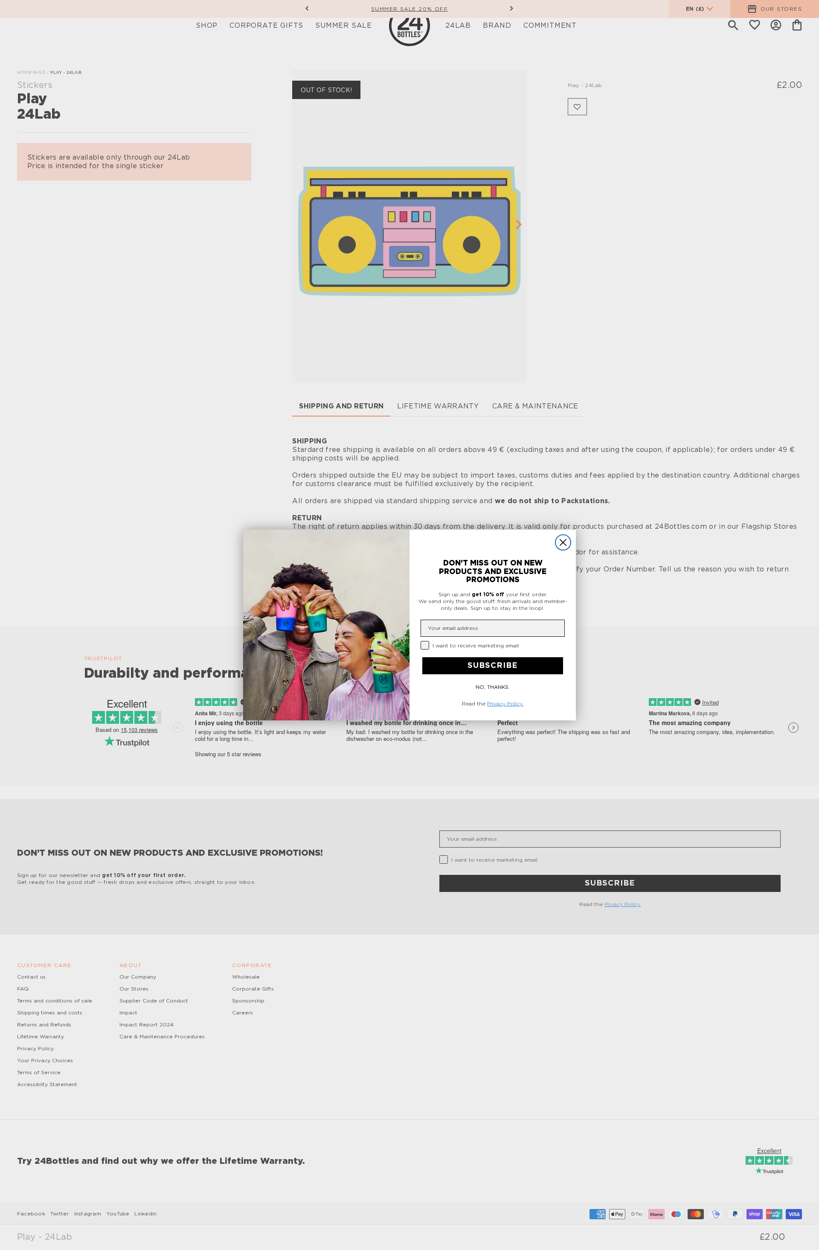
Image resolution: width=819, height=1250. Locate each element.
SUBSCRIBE (493, 666)
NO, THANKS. (493, 687)
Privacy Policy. (505, 703)
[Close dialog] (563, 542)
